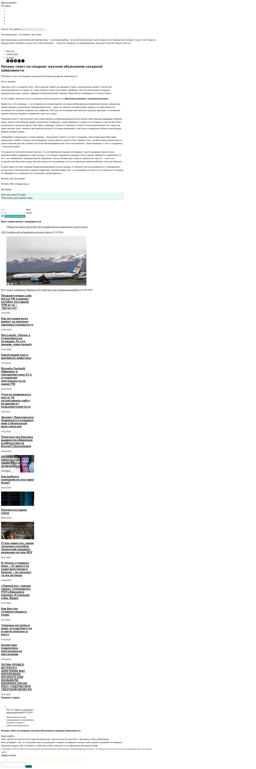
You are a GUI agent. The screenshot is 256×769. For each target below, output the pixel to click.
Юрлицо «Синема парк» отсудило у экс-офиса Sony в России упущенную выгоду (17, 461)
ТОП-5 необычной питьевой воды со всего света (26, 232)
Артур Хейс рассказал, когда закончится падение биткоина (17, 496)
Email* (29, 213)
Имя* (28, 209)
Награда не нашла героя (14, 511)
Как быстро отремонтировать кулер (14, 611)
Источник (6, 189)
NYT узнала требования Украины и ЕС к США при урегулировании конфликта (41, 290)
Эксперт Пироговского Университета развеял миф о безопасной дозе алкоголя (17, 421)
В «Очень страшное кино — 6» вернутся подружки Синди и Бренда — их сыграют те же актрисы (16, 569)
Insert (28, 766)
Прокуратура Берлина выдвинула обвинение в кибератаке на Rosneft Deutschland (17, 441)
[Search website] (8, 24)
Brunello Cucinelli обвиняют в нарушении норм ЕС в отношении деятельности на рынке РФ (16, 376)
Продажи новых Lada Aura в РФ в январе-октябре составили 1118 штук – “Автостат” (16, 301)
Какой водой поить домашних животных (16, 356)
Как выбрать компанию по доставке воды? (17, 479)
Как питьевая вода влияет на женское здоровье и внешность (17, 321)
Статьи (10, 57)
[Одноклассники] (11, 60)
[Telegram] (15, 60)
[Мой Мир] (19, 60)
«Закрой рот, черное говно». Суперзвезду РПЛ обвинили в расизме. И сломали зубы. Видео (16, 592)
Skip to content (9, 2)
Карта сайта (7, 736)
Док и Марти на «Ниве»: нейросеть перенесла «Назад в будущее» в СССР (15, 528)
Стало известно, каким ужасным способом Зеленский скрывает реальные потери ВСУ (17, 547)
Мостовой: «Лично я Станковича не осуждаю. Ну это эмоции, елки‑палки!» (16, 339)
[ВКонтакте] (8, 60)
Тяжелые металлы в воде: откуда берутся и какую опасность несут (16, 629)
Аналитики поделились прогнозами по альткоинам (11, 649)
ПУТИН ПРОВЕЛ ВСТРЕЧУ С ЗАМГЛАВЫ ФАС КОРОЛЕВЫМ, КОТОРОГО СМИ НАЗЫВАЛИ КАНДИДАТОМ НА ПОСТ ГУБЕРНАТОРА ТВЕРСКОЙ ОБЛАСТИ (16, 677)
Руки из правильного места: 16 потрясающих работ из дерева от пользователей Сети (16, 400)
